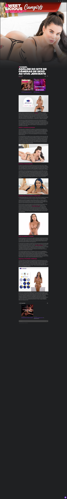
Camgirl (23, 67)
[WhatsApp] (65, 497)
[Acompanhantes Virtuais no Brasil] (27, 310)
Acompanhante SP (38, 1)
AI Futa (31, 1)
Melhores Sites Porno (12, 1)
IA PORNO (20, 1)
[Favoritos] (60, 1)
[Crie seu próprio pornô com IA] (27, 85)
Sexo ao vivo (26, 1)
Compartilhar (22, 303)
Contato (45, 1)
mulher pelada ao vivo (39, 245)
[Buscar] (59, 1)
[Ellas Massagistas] (40, 85)
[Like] (47, 76)
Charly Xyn (20, 77)
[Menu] (62, 1)
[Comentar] (47, 321)
